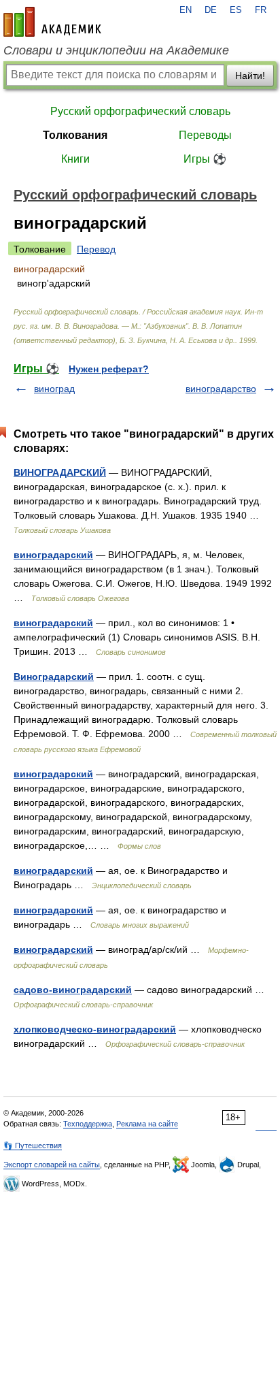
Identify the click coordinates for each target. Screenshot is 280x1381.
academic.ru (52, 22)
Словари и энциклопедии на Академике (116, 50)
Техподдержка (87, 1124)
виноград (54, 388)
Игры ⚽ (204, 159)
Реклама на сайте (147, 1124)
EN (185, 10)
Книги (75, 159)
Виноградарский (54, 676)
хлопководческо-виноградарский (95, 1029)
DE (211, 10)
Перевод (96, 249)
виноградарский (53, 554)
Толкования (75, 135)
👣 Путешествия (32, 1145)
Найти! (250, 75)
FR (260, 10)
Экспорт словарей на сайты (51, 1164)
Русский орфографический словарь (140, 111)
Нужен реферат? (109, 368)
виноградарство (221, 388)
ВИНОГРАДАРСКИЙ (60, 472)
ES (236, 10)
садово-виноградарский (73, 989)
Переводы (205, 135)
